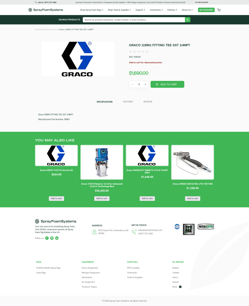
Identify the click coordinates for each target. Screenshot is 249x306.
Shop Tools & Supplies (118, 10)
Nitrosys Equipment (91, 272)
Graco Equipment (90, 268)
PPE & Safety (133, 268)
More (174, 287)
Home (37, 29)
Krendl (175, 282)
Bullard (175, 268)
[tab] (104, 101)
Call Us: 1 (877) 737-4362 (47, 2)
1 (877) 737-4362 (145, 233)
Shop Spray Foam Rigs (90, 10)
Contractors (155, 10)
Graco (55, 29)
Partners (171, 10)
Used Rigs (41, 272)
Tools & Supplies (135, 277)
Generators (87, 277)
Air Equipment (88, 282)
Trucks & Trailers (89, 287)
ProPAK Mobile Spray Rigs (48, 268)
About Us (186, 10)
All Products (46, 29)
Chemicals (132, 272)
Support (139, 10)
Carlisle (175, 272)
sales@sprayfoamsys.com (150, 230)
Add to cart (168, 84)
